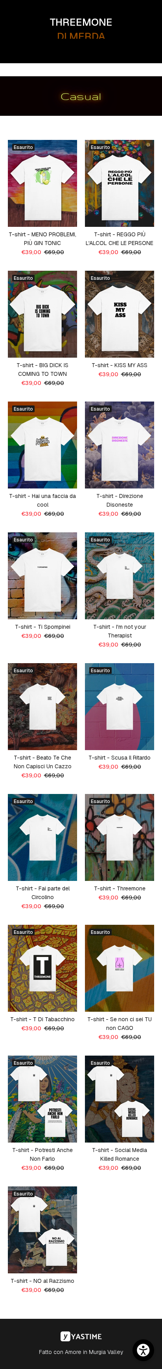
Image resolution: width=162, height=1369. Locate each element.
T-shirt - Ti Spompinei (42, 626)
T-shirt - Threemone (119, 888)
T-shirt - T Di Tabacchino (42, 1019)
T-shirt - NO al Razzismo (42, 1280)
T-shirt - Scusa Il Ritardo (119, 757)
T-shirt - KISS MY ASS (119, 365)
